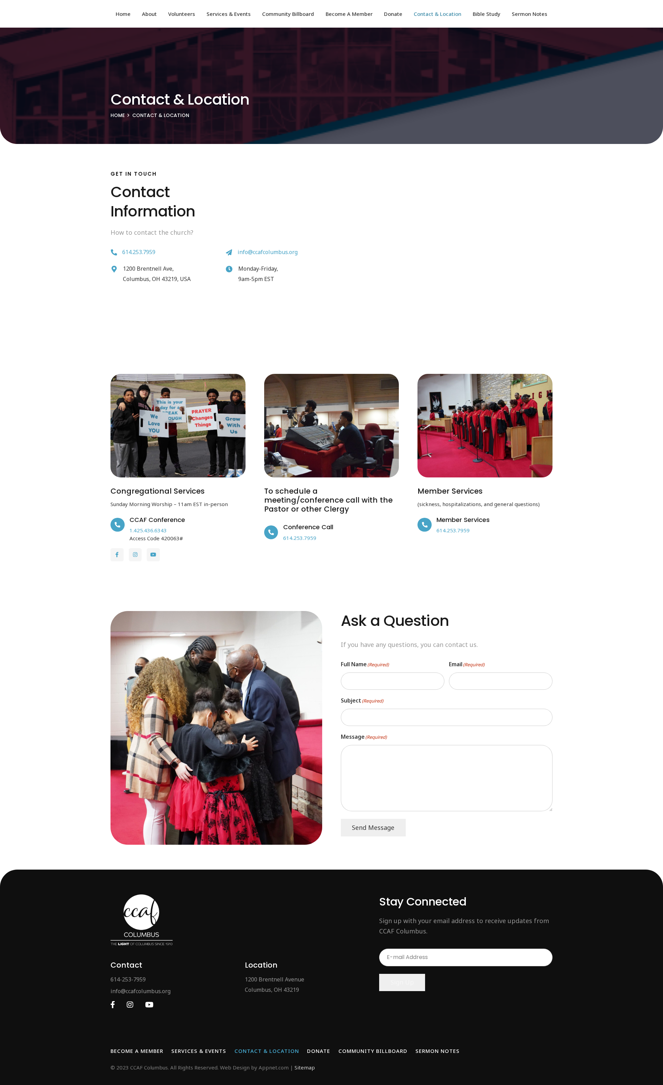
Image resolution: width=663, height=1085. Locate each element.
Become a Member (136, 1050)
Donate (318, 1050)
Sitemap (305, 1067)
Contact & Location (266, 1050)
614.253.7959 (138, 252)
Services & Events (198, 1050)
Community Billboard (372, 1050)
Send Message (373, 827)
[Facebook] (117, 554)
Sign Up (402, 982)
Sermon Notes (437, 1050)
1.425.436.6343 (148, 530)
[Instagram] (135, 554)
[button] (162, 14)
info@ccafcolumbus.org (268, 252)
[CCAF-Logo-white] (141, 919)
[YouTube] (153, 554)
